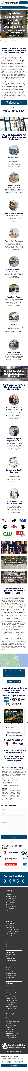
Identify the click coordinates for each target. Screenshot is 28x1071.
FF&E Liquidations (10, 958)
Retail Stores (9, 967)
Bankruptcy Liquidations (12, 996)
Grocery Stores (9, 942)
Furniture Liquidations (11, 998)
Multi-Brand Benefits (11, 898)
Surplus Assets (9, 944)
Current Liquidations (11, 906)
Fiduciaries (8, 1023)
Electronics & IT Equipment (12, 931)
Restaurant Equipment (11, 954)
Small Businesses (10, 1031)
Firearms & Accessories (11, 1008)
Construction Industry (11, 923)
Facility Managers (10, 1017)
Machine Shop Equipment (12, 937)
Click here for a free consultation (14, 102)
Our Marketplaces (10, 904)
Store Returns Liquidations (12, 966)
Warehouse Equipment (11, 960)
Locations (8, 38)
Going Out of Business (11, 1037)
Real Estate (9, 946)
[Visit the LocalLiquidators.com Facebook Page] (5, 881)
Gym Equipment (10, 969)
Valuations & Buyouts (11, 896)
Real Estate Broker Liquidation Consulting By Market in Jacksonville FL (13, 41)
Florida (13, 38)
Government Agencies (11, 1035)
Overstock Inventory (11, 964)
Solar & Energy (9, 935)
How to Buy (8, 910)
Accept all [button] (14, 1065)
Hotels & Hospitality (11, 939)
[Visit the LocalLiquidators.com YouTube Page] (18, 881)
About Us (8, 892)
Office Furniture (9, 956)
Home (2, 38)
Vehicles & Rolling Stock (11, 987)
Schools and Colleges (11, 975)
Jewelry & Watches (10, 991)
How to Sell (8, 912)
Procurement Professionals (12, 1021)
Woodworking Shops (11, 973)
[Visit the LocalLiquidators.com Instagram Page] (9, 881)
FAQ (7, 914)
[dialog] (14, 1062)
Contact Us (8, 915)
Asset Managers (10, 1019)
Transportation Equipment (12, 962)
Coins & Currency (10, 1004)
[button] (14, 1068)
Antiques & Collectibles (11, 989)
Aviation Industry (10, 925)
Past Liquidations (10, 908)
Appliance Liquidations (11, 1000)
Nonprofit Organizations (12, 1033)
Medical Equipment (10, 933)
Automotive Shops (10, 971)
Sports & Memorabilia (11, 992)
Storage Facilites (10, 1027)
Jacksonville (20, 38)
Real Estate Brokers (11, 1025)
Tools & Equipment (10, 1002)
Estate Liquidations (11, 985)
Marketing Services (10, 900)
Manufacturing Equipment (12, 929)
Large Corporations (10, 1029)
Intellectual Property (11, 941)
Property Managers (10, 1016)
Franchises (8, 1039)
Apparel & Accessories (11, 1006)
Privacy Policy (19, 1062)
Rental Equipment (10, 977)
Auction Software (10, 902)
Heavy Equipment (10, 927)
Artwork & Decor (10, 994)
